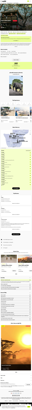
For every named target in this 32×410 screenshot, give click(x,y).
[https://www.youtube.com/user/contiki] (17, 395)
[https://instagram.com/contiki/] (13, 395)
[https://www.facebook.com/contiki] (19, 395)
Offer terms (10, 386)
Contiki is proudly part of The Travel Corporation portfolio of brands (16, 391)
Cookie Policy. (13, 407)
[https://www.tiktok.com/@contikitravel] (15, 395)
